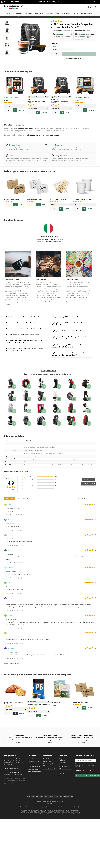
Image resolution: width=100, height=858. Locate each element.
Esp (96, 2)
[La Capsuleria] (26, 7)
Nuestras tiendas (48, 761)
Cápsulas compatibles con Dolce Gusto (67, 317)
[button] (25, 317)
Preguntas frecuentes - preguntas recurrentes (65, 760)
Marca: (7, 440)
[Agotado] (15, 713)
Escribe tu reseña (89, 479)
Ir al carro (31, 764)
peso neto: (8, 461)
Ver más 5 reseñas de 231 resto (12, 663)
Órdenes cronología (34, 761)
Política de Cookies (64, 771)
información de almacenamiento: (14, 459)
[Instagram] (87, 770)
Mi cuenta (31, 759)
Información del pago (34, 771)
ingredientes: (8, 456)
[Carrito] (95, 7)
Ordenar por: (80, 498)
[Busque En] (88, 7)
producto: (7, 453)
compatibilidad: (9, 464)
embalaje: (7, 446)
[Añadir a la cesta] (15, 110)
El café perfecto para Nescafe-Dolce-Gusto (23, 335)
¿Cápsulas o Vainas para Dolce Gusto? (21, 323)
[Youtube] (90, 771)
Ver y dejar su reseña (49, 768)
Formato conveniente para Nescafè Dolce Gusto (25, 329)
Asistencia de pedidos (34, 766)
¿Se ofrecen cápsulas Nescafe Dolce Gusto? (23, 317)
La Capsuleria (27, 440)
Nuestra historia (48, 759)
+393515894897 (14, 2)
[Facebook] (83, 770)
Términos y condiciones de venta (65, 774)
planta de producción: (11, 450)
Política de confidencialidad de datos (65, 766)
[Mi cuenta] (91, 7)
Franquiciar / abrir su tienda (49, 764)
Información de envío (34, 769)
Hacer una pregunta (89, 483)
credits (51, 803)
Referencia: (8, 443)
